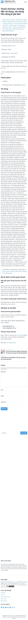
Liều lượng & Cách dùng (20, 23)
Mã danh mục (4, 600)
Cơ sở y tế (15, 582)
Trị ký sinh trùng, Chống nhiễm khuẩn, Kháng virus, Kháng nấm (14, 271)
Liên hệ (2, 594)
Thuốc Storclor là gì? (8, 19)
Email (2, 396)
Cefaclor (23, 85)
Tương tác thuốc (7, 27)
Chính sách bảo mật (5, 596)
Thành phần (18, 19)
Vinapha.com (9, 1)
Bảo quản (8, 29)
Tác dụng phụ (21, 25)
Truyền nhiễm (14, 53)
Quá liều (5, 25)
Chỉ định (24, 21)
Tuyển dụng (3, 598)
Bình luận (3, 371)
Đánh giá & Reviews (8, 31)
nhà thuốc (19, 335)
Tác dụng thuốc (11, 342)
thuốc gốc (17, 584)
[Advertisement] (14, 421)
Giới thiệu (3, 592)
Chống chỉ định (7, 23)
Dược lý (15, 27)
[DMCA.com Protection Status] (10, 586)
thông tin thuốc (6, 583)
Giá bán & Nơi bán (18, 29)
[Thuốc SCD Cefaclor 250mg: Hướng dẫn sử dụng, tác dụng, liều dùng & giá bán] (3, 351)
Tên (2, 389)
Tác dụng (17, 21)
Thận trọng (13, 25)
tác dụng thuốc (21, 583)
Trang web (3, 402)
